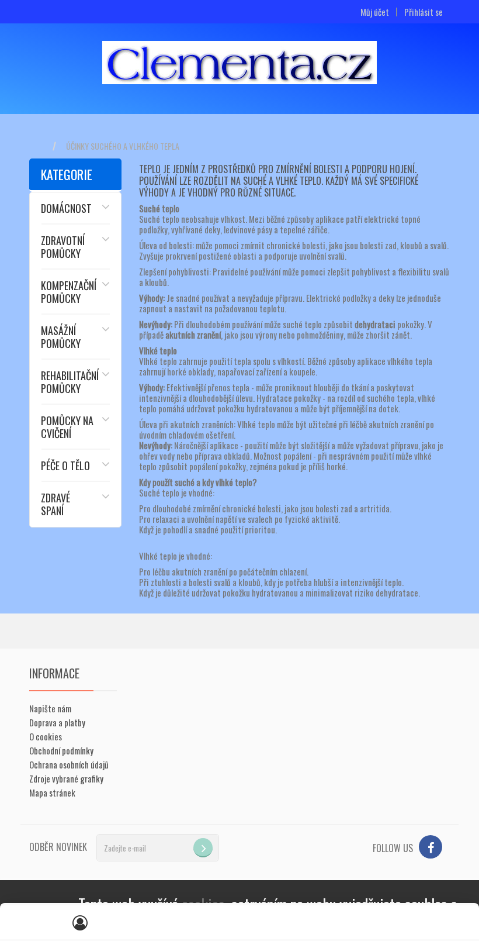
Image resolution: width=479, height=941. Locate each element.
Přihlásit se (423, 12)
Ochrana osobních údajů (69, 764)
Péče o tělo (65, 465)
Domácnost (66, 208)
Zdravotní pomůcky (63, 247)
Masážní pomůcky (61, 337)
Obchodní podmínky (61, 750)
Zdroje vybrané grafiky (66, 778)
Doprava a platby (57, 722)
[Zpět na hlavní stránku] (41, 146)
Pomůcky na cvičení (67, 427)
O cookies (45, 736)
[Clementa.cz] (239, 62)
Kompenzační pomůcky (68, 292)
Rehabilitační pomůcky (70, 382)
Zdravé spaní (55, 504)
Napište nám (50, 708)
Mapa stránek (52, 792)
